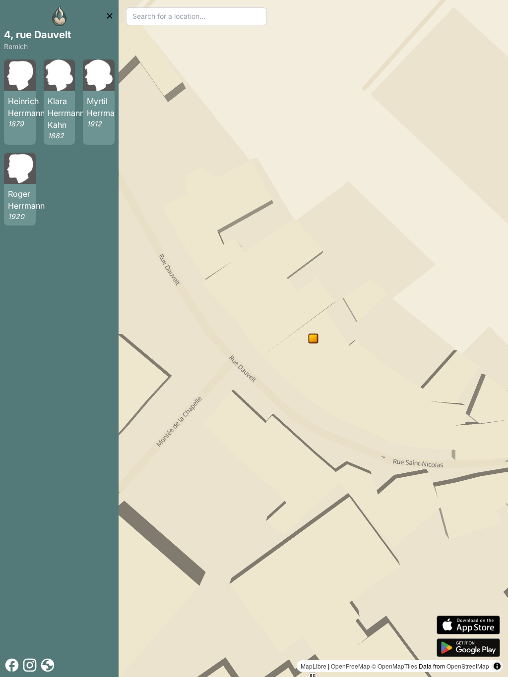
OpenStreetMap (467, 666)
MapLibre (313, 666)
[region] (313, 338)
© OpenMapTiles (394, 666)
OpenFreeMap (350, 666)
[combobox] (196, 16)
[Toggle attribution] (497, 666)
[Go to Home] (59, 16)
